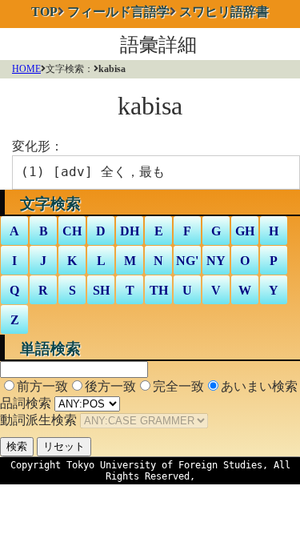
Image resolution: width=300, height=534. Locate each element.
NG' (187, 260)
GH (244, 231)
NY (216, 260)
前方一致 (42, 386)
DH (129, 231)
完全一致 (178, 386)
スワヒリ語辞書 (224, 11)
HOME (26, 68)
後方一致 (110, 386)
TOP (44, 11)
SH (101, 290)
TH (159, 290)
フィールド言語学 (118, 11)
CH (72, 231)
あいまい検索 (259, 386)
